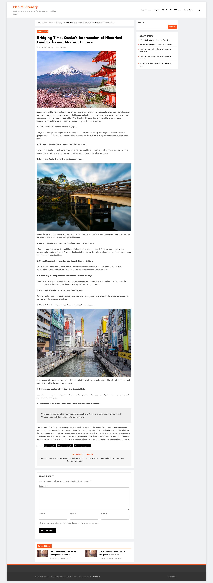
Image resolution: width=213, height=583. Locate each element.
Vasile (41, 47)
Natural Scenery (25, 7)
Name (42, 513)
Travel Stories (175, 10)
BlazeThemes (96, 576)
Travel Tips (188, 10)
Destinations (146, 10)
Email (73, 513)
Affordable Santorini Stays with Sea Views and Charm (156, 64)
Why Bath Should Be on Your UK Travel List (155, 40)
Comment (43, 486)
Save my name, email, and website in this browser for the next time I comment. (70, 523)
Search (141, 22)
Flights (156, 10)
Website (104, 513)
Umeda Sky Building (82, 446)
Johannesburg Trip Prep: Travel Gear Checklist (156, 44)
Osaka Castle (50, 446)
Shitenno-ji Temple (65, 446)
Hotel (164, 10)
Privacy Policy (172, 576)
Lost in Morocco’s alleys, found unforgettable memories (63, 553)
